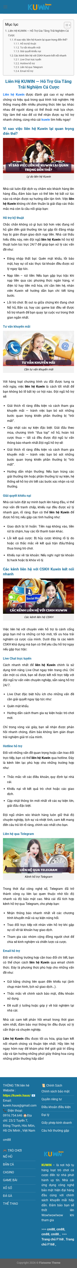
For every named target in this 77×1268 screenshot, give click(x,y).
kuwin (45, 119)
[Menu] (5, 7)
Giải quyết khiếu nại (30, 51)
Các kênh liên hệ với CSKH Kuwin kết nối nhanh (40, 55)
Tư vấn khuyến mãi (30, 47)
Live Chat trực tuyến (30, 59)
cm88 (7, 1140)
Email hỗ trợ (26, 71)
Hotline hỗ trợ (27, 63)
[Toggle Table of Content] (65, 25)
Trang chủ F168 (52, 1239)
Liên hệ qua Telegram (31, 67)
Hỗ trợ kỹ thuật (28, 43)
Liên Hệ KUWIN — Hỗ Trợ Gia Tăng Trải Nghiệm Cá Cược (38, 33)
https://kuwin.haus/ (17, 1095)
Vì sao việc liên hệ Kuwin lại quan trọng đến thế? (40, 39)
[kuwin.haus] (38, 7)
